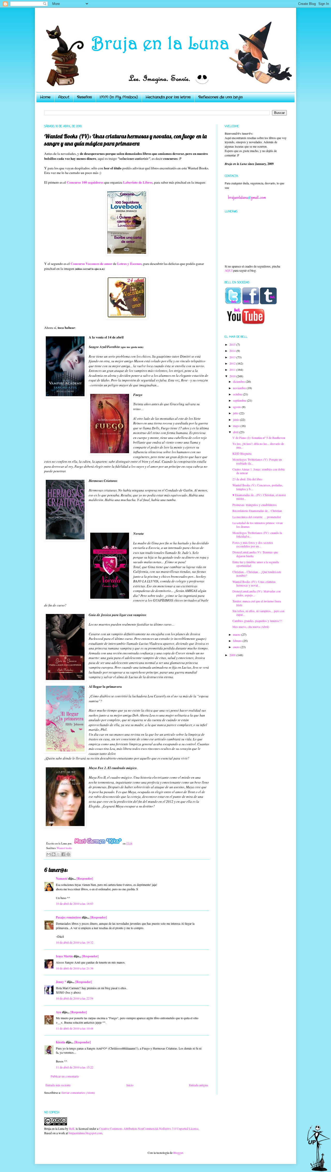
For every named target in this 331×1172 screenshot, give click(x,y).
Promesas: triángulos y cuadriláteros (254, 505)
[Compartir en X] (58, 854)
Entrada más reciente (58, 1085)
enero (236, 647)
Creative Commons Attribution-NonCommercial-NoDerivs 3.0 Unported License (148, 1128)
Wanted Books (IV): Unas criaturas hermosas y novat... (254, 583)
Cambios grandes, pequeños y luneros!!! (257, 621)
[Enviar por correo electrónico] (48, 854)
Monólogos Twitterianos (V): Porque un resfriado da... (257, 461)
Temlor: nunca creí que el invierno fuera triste (256, 603)
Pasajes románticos (68, 917)
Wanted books (64, 848)
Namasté (61, 878)
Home (45, 97)
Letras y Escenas (129, 263)
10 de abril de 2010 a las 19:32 (74, 942)
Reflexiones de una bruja (220, 97)
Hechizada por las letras (168, 97)
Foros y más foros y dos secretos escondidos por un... (252, 544)
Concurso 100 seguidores (85, 182)
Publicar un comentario (65, 1076)
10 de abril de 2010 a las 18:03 (74, 903)
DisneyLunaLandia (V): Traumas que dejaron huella (255, 554)
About (63, 97)
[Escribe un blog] (53, 854)
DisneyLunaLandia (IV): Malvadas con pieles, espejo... (256, 593)
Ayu (58, 1012)
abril (236, 432)
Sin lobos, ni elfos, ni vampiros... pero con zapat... (258, 613)
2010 (232, 376)
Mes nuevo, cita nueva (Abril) (250, 627)
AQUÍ (228, 270)
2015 (232, 344)
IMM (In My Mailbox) (119, 97)
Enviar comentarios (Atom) (78, 1092)
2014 (232, 351)
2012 (232, 363)
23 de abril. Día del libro (247, 479)
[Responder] (85, 878)
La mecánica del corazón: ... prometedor (256, 517)
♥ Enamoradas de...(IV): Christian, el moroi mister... (259, 497)
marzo (237, 634)
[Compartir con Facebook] (63, 854)
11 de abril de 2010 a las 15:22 (74, 1067)
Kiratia (60, 1042)
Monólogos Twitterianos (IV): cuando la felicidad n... (257, 534)
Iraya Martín (64, 956)
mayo (236, 426)
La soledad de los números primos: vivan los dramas (257, 525)
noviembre (240, 388)
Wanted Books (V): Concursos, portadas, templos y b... (257, 487)
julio (236, 413)
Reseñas (84, 97)
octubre (238, 394)
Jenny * (61, 982)
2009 (232, 655)
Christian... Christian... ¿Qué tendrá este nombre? (256, 573)
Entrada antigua (198, 1085)
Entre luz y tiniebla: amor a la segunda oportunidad (255, 564)
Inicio (129, 1085)
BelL (72, 1128)
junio (236, 419)
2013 (232, 357)
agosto (237, 407)
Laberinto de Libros (138, 182)
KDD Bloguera (241, 453)
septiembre (240, 400)
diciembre (239, 381)
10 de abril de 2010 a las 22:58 (74, 998)
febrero (238, 641)
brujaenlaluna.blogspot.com (85, 1133)
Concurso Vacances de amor (91, 263)
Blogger (178, 1153)
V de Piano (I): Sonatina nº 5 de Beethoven (258, 438)
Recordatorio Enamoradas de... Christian (257, 511)
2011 (232, 369)
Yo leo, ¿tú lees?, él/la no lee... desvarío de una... (258, 445)
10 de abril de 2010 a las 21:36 (74, 968)
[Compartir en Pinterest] (68, 854)
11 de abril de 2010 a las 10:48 (74, 1028)
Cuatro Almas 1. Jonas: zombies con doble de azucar (258, 471)
